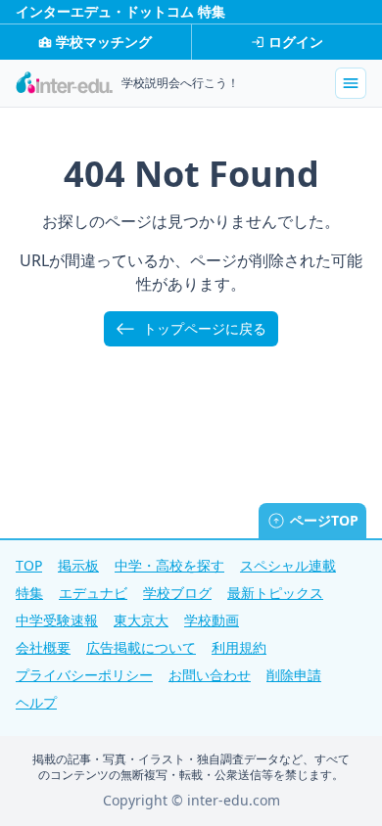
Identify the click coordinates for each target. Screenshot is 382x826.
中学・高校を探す (169, 565)
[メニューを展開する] (350, 83)
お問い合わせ (209, 674)
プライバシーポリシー (84, 674)
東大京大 (141, 620)
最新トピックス (275, 592)
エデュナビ (93, 592)
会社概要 (43, 647)
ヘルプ (36, 702)
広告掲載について (141, 647)
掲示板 (78, 565)
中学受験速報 (57, 620)
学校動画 (211, 620)
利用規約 (239, 647)
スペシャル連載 (288, 565)
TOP (29, 565)
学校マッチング (104, 41)
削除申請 (293, 674)
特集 (29, 592)
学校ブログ (177, 592)
